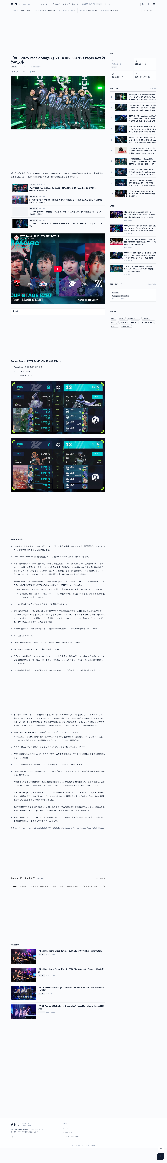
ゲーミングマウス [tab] (19, 886)
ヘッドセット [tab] (72, 886)
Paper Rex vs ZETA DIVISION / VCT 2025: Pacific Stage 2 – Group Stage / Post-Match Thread (63, 827)
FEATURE (124, 322)
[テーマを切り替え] (148, 4)
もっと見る (153, 88)
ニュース (44, 4)
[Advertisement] (58, 517)
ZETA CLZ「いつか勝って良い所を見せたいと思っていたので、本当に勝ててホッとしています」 (65, 224)
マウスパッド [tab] (58, 886)
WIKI (113, 322)
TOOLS (146, 318)
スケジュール (149, 10)
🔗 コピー (33, 72)
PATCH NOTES (148, 322)
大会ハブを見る (152, 284)
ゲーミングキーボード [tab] (39, 886)
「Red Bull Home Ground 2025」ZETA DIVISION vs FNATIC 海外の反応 (70, 950)
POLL (121, 318)
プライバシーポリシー (71, 1136)
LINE (24, 72)
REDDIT (13, 67)
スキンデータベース (70, 4)
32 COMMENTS (35, 67)
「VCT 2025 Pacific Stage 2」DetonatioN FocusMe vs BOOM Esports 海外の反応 (71, 989)
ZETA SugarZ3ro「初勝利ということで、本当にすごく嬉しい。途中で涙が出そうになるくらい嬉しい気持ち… (65, 212)
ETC (113, 318)
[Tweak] (160, 1156)
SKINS (114, 326)
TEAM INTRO (133, 318)
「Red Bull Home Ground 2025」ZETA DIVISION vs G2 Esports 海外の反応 (71, 970)
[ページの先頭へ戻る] (161, 1148)
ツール (107, 4)
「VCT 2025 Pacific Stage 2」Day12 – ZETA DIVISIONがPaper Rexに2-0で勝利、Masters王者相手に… (63, 189)
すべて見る (99, 878)
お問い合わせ (68, 1132)
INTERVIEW (127, 326)
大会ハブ (56, 4)
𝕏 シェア (15, 72)
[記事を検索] (142, 4)
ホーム (65, 1128)
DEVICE (135, 322)
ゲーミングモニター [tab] (90, 886)
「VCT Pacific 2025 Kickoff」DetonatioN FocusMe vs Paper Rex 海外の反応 (71, 1007)
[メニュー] (154, 4)
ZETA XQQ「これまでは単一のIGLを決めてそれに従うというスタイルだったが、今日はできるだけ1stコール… (66, 201)
